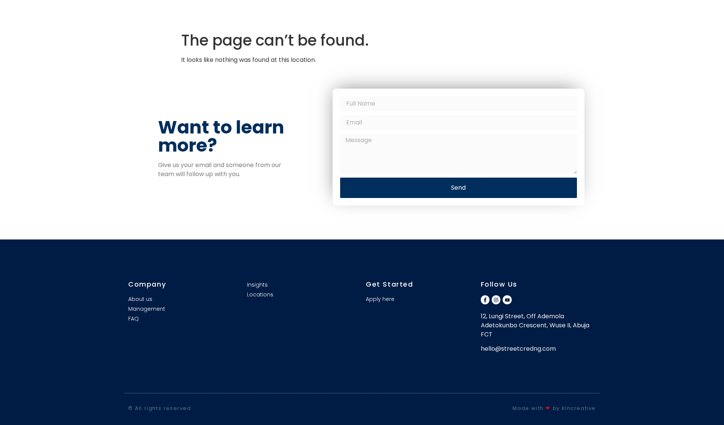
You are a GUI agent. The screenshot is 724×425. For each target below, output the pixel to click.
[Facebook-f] (485, 299)
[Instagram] (496, 299)
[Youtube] (507, 299)
